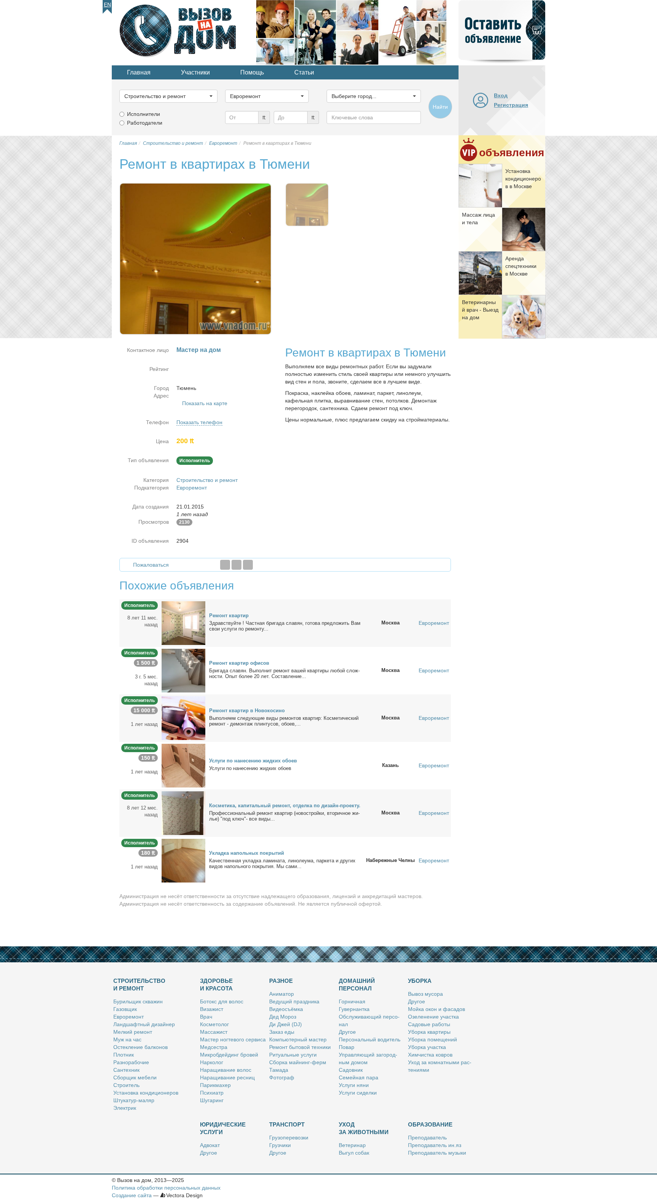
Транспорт (287, 1124)
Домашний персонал (357, 985)
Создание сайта (132, 1195)
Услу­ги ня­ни (354, 1085)
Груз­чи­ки (280, 1145)
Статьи (304, 72)
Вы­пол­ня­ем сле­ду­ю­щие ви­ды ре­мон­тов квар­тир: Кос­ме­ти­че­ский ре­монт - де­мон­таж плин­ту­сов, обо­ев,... (284, 721)
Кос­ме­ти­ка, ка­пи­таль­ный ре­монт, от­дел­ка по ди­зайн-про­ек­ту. (284, 805)
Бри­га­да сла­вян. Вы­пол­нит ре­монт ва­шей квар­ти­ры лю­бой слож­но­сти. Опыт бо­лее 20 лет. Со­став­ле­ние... (284, 673)
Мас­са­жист (213, 1032)
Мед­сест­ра (213, 1047)
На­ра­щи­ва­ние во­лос (225, 1070)
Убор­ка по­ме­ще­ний (432, 1039)
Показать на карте (204, 403)
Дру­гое (347, 1032)
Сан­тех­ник (126, 1070)
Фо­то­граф (281, 1077)
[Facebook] (225, 565)
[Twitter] (236, 565)
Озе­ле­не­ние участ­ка (433, 1017)
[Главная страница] (184, 32)
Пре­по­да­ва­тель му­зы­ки (437, 1153)
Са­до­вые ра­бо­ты (429, 1024)
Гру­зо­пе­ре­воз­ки (288, 1137)
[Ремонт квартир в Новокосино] (183, 718)
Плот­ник (123, 1055)
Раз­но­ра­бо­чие (131, 1062)
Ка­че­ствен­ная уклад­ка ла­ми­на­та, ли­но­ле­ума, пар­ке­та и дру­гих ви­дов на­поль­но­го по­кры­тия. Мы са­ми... (282, 863)
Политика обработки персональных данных (166, 1188)
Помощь (252, 72)
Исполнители (143, 114)
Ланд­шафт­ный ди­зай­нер (144, 1024)
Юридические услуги (223, 1128)
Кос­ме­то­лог (214, 1024)
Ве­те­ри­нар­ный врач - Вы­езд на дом (480, 309)
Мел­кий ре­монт (132, 1032)
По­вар (346, 1047)
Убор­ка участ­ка (427, 1047)
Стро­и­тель (126, 1085)
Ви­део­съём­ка (286, 1009)
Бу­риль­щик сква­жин (138, 1001)
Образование (430, 1124)
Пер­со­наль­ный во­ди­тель (369, 1039)
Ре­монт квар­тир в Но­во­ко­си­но (247, 710)
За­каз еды (281, 1032)
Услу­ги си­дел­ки (358, 1093)
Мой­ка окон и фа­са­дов (436, 1009)
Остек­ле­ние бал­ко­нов (140, 1047)
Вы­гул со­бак (354, 1153)
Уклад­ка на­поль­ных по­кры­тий (246, 853)
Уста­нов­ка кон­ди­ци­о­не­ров (145, 1093)
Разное (281, 981)
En (107, 5)
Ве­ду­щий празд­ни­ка (294, 1001)
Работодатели (144, 123)
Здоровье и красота (216, 985)
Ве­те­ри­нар (352, 1145)
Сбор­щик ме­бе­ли (135, 1077)
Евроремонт (191, 488)
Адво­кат (210, 1145)
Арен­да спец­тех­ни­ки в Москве (520, 266)
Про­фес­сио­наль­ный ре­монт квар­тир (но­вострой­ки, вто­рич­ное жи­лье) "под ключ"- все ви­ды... (284, 816)
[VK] (248, 565)
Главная (139, 72)
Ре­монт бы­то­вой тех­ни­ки (300, 1047)
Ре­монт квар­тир (229, 615)
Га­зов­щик (125, 1009)
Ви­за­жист (211, 1009)
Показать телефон (199, 422)
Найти (440, 107)
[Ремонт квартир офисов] (183, 670)
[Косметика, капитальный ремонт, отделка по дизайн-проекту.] (183, 813)
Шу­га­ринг (212, 1100)
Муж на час (127, 1039)
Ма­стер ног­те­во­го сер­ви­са (233, 1039)
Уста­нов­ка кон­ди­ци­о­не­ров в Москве (523, 178)
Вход (501, 95)
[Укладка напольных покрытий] (183, 860)
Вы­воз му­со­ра (425, 994)
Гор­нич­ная (352, 1001)
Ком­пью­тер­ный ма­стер (298, 1039)
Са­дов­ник (351, 1070)
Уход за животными (364, 1128)
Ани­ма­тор (281, 994)
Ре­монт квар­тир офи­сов (239, 663)
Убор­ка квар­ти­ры (429, 1032)
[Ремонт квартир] (183, 623)
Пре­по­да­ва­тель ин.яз (434, 1145)
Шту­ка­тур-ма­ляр (133, 1100)
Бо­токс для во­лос (221, 1001)
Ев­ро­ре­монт (128, 1017)
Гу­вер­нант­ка (354, 1009)
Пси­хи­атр (212, 1093)
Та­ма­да (278, 1070)
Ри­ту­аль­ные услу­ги (293, 1055)
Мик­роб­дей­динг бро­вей (229, 1055)
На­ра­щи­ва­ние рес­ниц (227, 1077)
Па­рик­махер (215, 1085)
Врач (206, 1017)
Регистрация (511, 105)
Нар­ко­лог (211, 1062)
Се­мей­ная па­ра (358, 1077)
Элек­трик (124, 1108)
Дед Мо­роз (282, 1017)
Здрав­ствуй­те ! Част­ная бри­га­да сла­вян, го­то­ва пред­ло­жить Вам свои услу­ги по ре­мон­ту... (284, 626)
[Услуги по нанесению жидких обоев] (183, 765)
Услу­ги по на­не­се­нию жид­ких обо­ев (253, 761)
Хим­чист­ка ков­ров (430, 1055)
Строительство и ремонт (207, 480)
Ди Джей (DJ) (285, 1024)
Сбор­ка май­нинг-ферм (297, 1062)
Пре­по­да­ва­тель (427, 1137)
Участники (195, 72)
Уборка (420, 981)
